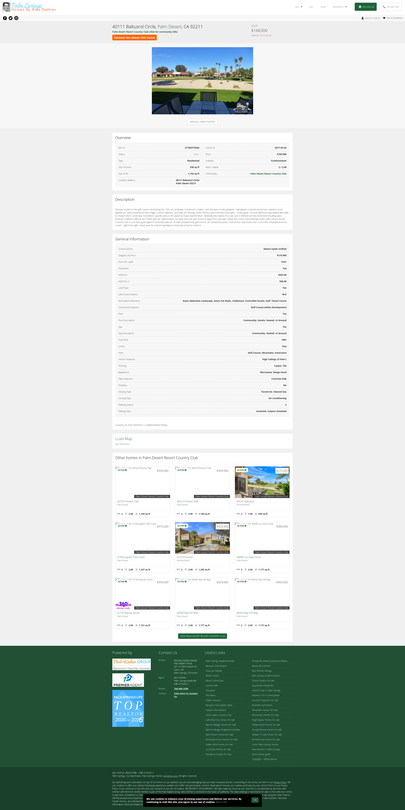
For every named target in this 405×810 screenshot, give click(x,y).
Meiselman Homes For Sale (265, 714)
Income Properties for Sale (265, 700)
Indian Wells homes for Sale (219, 744)
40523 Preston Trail (187, 501)
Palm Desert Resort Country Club (268, 173)
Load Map (123, 438)
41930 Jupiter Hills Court (131, 557)
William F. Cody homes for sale (267, 734)
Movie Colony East (215, 680)
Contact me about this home (134, 37)
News (323, 7)
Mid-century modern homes (266, 675)
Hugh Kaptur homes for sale (266, 719)
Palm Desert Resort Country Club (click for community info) (145, 31)
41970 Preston (185, 557)
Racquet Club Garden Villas (219, 705)
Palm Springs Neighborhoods (220, 660)
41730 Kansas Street (128, 613)
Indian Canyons (213, 700)
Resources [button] (338, 7)
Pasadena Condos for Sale (218, 754)
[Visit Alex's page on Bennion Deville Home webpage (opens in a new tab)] (131, 664)
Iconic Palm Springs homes (265, 744)
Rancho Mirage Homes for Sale (221, 724)
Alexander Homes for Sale (265, 710)
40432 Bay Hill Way (247, 613)
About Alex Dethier (261, 665)
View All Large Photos (202, 121)
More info (221, 802)
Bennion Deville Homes (185, 660)
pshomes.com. (171, 775)
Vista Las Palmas (214, 670)
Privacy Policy (280, 782)
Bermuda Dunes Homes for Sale (222, 739)
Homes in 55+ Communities (266, 695)
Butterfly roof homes (262, 705)
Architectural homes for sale (266, 739)
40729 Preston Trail (128, 501)
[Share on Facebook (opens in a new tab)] (4, 18)
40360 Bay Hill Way (187, 613)
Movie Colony (212, 675)
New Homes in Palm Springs (266, 749)
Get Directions (122, 443)
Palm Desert (170, 26)
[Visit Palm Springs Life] (128, 708)
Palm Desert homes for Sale (219, 734)
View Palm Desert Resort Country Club (202, 636)
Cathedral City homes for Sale (220, 719)
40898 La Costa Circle (249, 557)
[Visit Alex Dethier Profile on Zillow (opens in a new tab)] (128, 679)
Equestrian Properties (263, 685)
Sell (311, 7)
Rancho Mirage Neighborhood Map (223, 729)
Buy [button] (297, 7)
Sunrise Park (212, 685)
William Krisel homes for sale (266, 724)
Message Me (368, 7)
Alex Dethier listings (262, 670)
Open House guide (261, 754)
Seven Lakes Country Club (218, 714)
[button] (391, 18)
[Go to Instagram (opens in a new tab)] (16, 18)
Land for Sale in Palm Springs (266, 690)
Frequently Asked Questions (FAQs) (269, 660)
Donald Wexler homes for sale (267, 729)
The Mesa (210, 695)
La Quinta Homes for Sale (218, 749)
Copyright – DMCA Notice (264, 759)
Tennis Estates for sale (263, 680)
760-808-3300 (393, 7)
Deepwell (210, 690)
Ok (255, 799)
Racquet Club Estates (216, 665)
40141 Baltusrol (245, 501)
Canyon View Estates (216, 710)
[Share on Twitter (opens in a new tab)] (10, 18)
